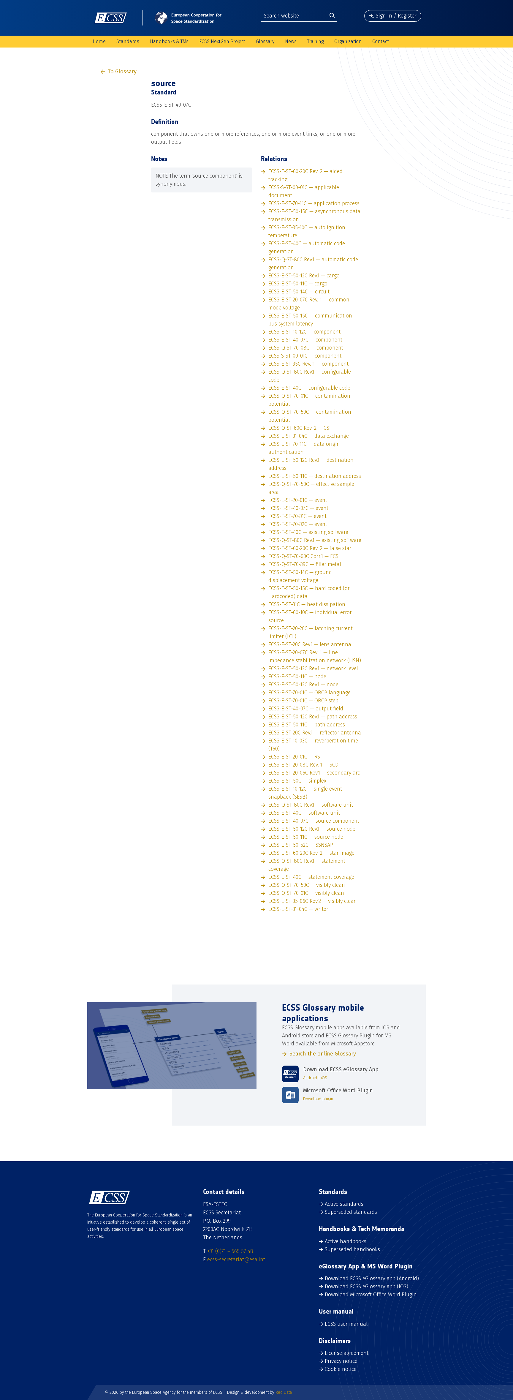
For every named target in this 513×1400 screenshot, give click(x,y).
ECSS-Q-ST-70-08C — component (305, 348)
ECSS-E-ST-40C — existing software (308, 532)
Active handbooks (345, 1241)
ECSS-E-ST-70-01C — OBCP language (309, 692)
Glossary (265, 41)
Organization (348, 41)
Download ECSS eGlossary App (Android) (372, 1278)
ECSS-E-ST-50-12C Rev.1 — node (303, 684)
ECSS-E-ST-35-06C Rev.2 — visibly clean (312, 901)
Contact (380, 41)
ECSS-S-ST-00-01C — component (304, 356)
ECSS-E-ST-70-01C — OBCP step (303, 700)
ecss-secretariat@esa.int (236, 1259)
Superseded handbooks (352, 1249)
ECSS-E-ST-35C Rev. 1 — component (308, 364)
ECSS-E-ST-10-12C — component (304, 331)
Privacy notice (341, 1361)
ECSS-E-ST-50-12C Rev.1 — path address (312, 716)
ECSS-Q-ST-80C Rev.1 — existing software (314, 540)
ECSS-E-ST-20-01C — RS (294, 756)
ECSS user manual (346, 1324)
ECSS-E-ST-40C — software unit (304, 813)
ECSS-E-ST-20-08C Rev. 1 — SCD (303, 764)
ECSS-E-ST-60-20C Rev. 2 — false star (310, 548)
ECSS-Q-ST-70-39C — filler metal (304, 564)
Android (310, 1077)
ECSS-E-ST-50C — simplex (297, 781)
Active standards (344, 1204)
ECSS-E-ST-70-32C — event (297, 524)
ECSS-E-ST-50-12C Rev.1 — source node (311, 829)
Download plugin (318, 1099)
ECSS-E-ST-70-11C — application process (314, 203)
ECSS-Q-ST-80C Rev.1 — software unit (310, 805)
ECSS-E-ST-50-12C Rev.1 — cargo (304, 275)
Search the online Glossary (322, 1053)
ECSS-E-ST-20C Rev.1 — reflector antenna (314, 732)
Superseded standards (351, 1212)
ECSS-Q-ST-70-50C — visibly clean (306, 885)
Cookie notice (341, 1369)
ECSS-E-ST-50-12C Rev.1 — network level (313, 668)
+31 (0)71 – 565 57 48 (230, 1251)
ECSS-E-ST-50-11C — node (297, 676)
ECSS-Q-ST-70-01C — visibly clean (306, 893)
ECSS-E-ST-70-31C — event (297, 516)
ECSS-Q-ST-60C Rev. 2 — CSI (299, 428)
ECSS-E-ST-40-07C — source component (313, 821)
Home (99, 41)
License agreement (346, 1353)
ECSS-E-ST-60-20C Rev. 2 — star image (311, 853)
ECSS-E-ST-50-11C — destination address (314, 476)
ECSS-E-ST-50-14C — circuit (299, 291)
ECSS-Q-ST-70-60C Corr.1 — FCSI (304, 556)
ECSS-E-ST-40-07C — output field (305, 708)
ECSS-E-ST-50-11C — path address (306, 724)
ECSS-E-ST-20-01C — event (297, 500)
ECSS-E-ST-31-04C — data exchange (308, 436)
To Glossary (122, 71)
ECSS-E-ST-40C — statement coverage (311, 877)
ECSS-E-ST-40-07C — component (305, 339)
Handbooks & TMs (169, 41)
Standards (127, 41)
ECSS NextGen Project (222, 41)
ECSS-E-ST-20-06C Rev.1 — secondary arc (314, 772)
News (291, 41)
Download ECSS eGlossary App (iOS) (366, 1286)
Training (315, 41)
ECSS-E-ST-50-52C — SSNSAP (300, 845)
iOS (324, 1077)
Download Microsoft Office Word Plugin (371, 1294)
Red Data (284, 1392)
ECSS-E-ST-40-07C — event (298, 508)
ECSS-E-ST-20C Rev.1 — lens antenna (309, 644)
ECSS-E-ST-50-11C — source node (305, 837)
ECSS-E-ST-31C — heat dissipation (306, 604)
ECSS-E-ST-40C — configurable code (309, 388)
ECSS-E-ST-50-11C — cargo (297, 283)
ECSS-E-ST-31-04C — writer (298, 909)
